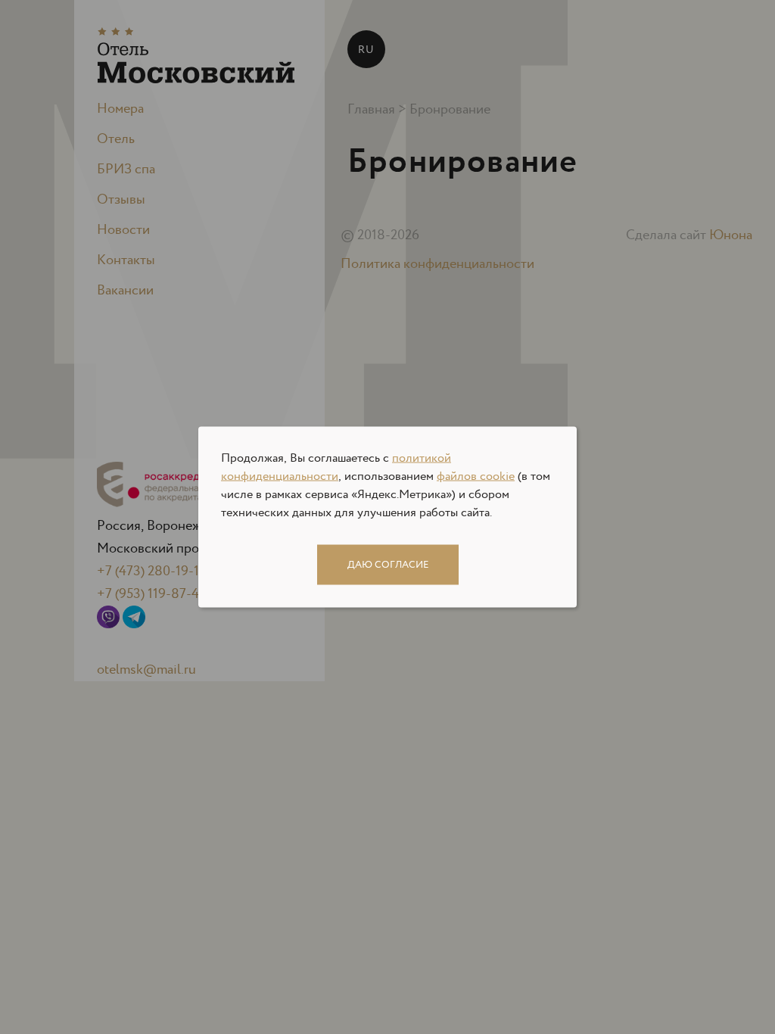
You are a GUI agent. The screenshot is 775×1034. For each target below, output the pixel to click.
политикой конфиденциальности (336, 467)
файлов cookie (476, 476)
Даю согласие (387, 565)
